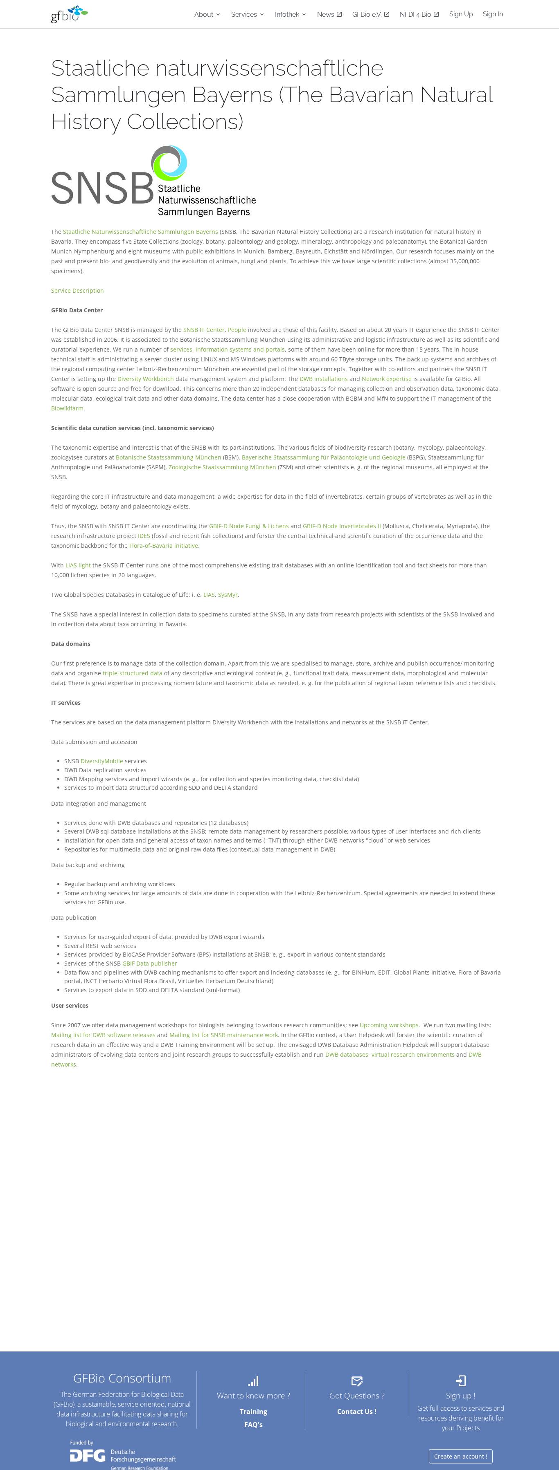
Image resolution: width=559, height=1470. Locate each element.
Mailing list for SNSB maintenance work (223, 1035)
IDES (144, 536)
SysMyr (228, 594)
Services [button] (245, 14)
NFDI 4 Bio (416, 14)
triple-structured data (132, 673)
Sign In (493, 14)
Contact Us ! (356, 1411)
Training (253, 1411)
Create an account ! (460, 1456)
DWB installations (324, 379)
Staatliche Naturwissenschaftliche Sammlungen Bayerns (140, 231)
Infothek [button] (288, 14)
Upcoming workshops (389, 1025)
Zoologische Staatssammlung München (222, 467)
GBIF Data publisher (149, 963)
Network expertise (387, 379)
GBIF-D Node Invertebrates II (342, 526)
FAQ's (253, 1424)
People (237, 330)
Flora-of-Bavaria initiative (163, 545)
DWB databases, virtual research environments (390, 1054)
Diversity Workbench (145, 379)
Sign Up (461, 14)
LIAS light (78, 565)
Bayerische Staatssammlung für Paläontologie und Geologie (324, 457)
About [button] (204, 14)
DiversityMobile (102, 761)
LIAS (209, 594)
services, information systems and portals (227, 349)
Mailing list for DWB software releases (103, 1035)
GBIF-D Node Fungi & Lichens (249, 526)
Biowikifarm (67, 408)
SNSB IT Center (204, 330)
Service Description (77, 290)
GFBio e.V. (367, 14)
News (326, 14)
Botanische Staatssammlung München (168, 457)
